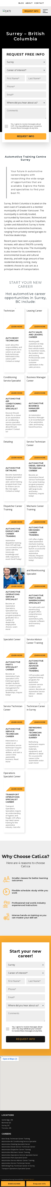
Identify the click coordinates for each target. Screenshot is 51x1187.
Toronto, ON (6, 1128)
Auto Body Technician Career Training (16, 1139)
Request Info (31, 11)
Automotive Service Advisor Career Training (18, 1160)
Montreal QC (6, 1123)
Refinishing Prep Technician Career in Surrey (18, 1166)
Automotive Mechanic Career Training (16, 1152)
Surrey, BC (6, 1125)
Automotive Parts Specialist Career (14, 1158)
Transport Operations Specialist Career (16, 1168)
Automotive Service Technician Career (16, 1163)
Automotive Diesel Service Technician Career (18, 1147)
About (29, 3)
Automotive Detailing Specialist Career (16, 1144)
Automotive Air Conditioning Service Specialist (19, 1141)
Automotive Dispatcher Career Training (16, 1149)
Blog (21, 3)
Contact (39, 3)
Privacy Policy (29, 1179)
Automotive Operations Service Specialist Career (20, 1155)
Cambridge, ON (7, 1120)
